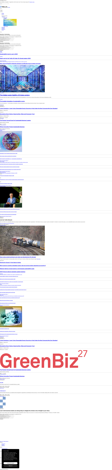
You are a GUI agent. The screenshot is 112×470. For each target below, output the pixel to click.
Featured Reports (3, 172)
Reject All (10, 465)
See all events (2, 129)
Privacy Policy (11, 459)
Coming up (2, 104)
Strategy (1, 273)
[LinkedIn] (0, 464)
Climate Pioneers (3, 186)
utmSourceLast (2, 40)
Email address (2, 37)
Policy (1, 284)
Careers (1, 56)
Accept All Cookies (10, 463)
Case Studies (2, 161)
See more (4, 160)
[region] (10, 458)
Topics (3, 13)
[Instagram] (1, 464)
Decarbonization (2, 225)
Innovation (1, 295)
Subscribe (1, 41)
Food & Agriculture (3, 60)
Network (3, 28)
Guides (1, 52)
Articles (3, 444)
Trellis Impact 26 (4, 448)
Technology (2, 92)
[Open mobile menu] (1, 11)
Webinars (3, 27)
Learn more (7, 223)
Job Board (3, 29)
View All (3, 16)
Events (3, 14)
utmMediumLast (2, 39)
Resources (3, 443)
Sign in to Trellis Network (4, 441)
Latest (1, 51)
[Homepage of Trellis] (56, 440)
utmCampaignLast (3, 38)
